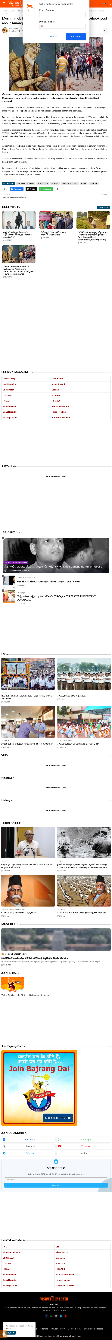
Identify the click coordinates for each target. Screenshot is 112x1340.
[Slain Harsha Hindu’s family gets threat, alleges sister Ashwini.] (9, 582)
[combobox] (44, 26)
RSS (5, 1247)
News (83, 183)
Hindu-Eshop (9, 379)
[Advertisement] (56, 306)
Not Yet (54, 36)
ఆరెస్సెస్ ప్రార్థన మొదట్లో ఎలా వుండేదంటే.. (71, 695)
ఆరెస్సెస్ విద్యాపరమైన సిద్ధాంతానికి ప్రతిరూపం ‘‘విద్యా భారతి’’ (78, 743)
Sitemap (44, 1328)
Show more (103, 207)
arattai (83, 1153)
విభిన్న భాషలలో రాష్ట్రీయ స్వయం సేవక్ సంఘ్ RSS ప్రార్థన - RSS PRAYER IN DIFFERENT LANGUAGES (56, 598)
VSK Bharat (8, 390)
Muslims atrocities (69, 183)
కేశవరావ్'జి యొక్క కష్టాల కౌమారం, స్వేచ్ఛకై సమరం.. (20, 912)
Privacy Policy (58, 1328)
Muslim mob (43, 183)
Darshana (8, 395)
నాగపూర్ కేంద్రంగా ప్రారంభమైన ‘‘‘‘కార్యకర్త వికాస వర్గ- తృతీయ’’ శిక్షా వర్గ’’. (27, 743)
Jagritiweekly (9, 384)
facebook (30, 1139)
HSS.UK (6, 401)
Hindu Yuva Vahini (11, 1252)
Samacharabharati (61, 406)
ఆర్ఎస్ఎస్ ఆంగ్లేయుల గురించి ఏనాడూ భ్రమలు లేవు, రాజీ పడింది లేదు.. (82, 912)
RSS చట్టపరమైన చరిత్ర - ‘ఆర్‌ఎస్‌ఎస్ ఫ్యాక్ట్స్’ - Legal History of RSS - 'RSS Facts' (27, 697)
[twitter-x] (56, 1316)
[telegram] (61, 1316)
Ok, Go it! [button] (10, 1333)
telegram (30, 1153)
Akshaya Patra (10, 417)
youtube (85, 1146)
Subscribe (76, 36)
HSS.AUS (56, 401)
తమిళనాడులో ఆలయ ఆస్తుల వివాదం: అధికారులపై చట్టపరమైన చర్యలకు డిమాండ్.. (34, 958)
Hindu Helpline (59, 412)
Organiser (56, 390)
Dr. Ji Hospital (10, 412)
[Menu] (3, 3)
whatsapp (85, 1139)
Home (4, 11)
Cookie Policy (74, 1328)
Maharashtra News (25, 183)
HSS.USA (56, 395)
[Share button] (57, 189)
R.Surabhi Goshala (61, 417)
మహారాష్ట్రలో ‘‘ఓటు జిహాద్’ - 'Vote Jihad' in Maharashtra (53, 233)
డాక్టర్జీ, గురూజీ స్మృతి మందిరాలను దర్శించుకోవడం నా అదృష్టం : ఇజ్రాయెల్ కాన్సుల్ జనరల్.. (17, 234)
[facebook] (46, 1316)
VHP (58, 1247)
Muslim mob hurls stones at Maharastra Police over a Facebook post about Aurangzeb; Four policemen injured (18, 270)
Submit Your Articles (93, 1328)
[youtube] (65, 1316)
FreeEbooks (57, 379)
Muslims (54, 183)
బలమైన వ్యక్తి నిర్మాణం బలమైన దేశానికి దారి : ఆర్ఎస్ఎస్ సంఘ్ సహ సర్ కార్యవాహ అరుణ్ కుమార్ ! (26, 866)
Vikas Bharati (58, 384)
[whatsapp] (51, 1316)
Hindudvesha (9, 406)
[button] (104, 3)
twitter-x (30, 1146)
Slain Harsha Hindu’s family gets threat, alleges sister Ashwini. (49, 581)
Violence (12, 11)
